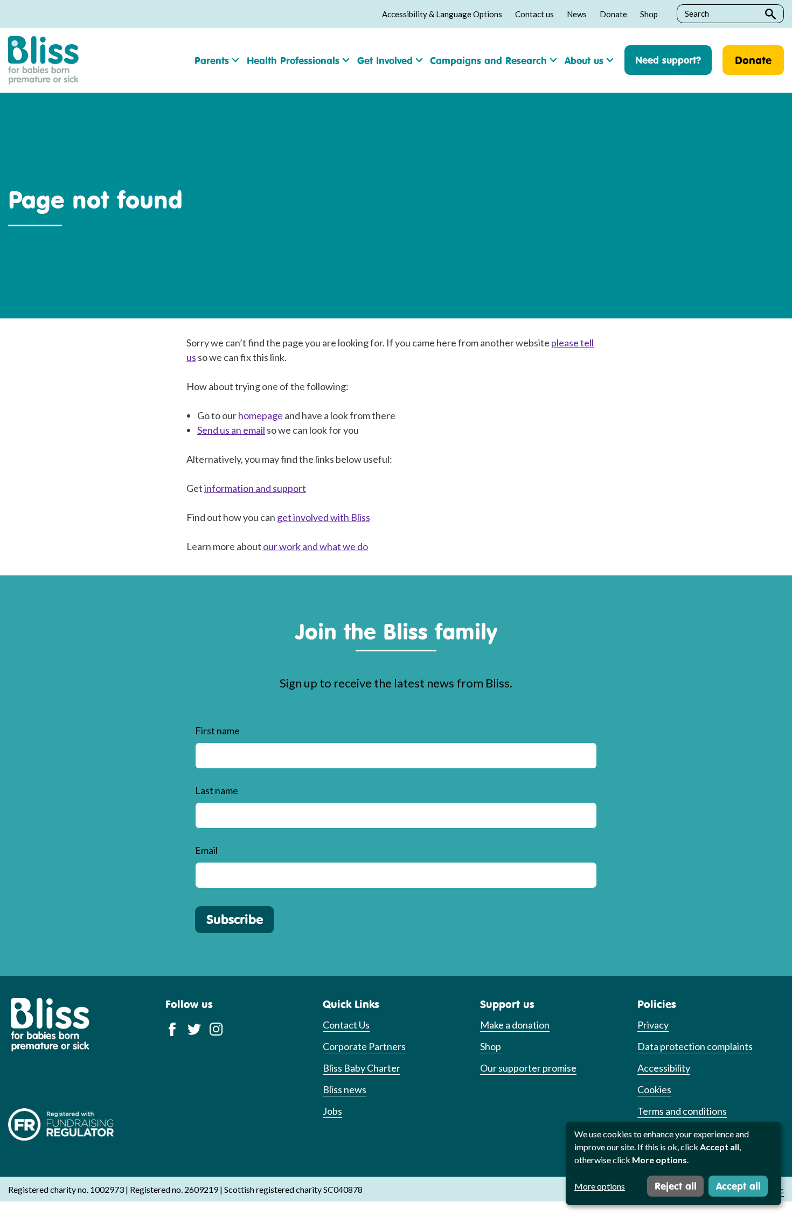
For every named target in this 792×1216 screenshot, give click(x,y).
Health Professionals (293, 60)
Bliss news (344, 1089)
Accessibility (663, 1068)
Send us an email (231, 430)
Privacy (653, 1025)
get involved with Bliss (323, 517)
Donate (613, 14)
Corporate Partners (364, 1046)
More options (599, 1186)
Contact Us (346, 1025)
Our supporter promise (528, 1068)
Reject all (676, 1186)
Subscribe (234, 919)
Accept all (738, 1186)
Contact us (534, 14)
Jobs (332, 1111)
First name (217, 730)
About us (584, 60)
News (577, 14)
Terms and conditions (682, 1111)
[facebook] (172, 1028)
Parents (211, 60)
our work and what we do (315, 546)
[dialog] (673, 1163)
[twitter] (194, 1028)
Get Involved (385, 60)
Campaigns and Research (488, 60)
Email (206, 850)
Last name (216, 790)
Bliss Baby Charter (361, 1068)
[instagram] (216, 1028)
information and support (255, 488)
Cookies (654, 1089)
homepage (260, 415)
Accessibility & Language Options (442, 14)
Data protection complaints (695, 1046)
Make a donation (515, 1025)
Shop (649, 14)
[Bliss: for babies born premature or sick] (43, 60)
